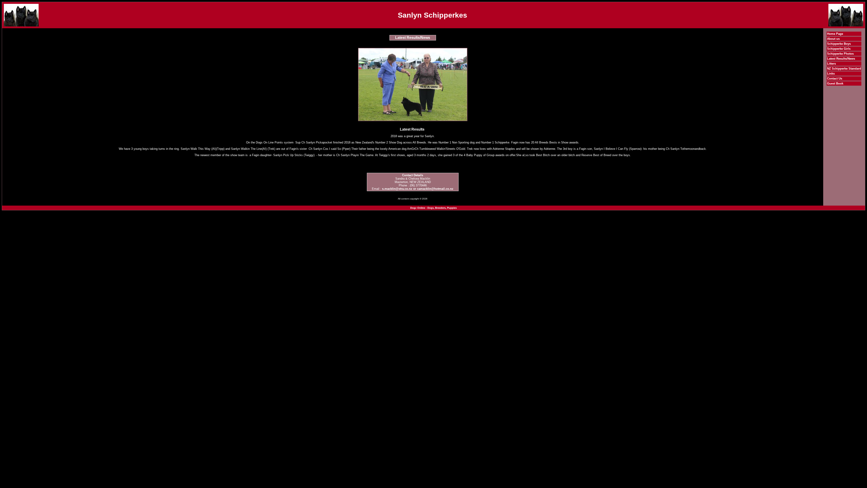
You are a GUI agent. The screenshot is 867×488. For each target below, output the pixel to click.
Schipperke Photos (840, 53)
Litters (831, 63)
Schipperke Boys (839, 43)
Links (831, 73)
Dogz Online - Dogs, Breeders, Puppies (433, 207)
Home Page (835, 33)
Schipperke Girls (839, 48)
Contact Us (834, 78)
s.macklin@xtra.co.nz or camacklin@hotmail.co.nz (417, 188)
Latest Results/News (841, 58)
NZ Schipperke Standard (844, 68)
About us (833, 38)
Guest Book (835, 83)
